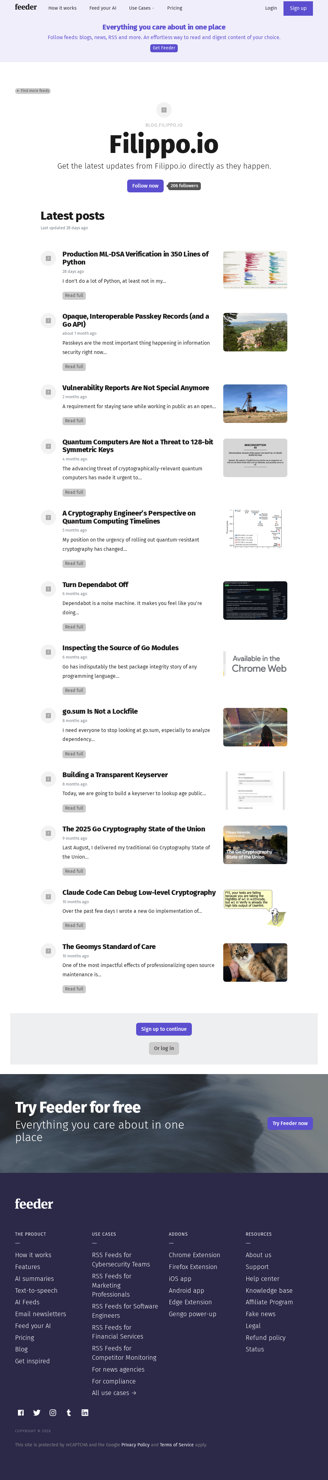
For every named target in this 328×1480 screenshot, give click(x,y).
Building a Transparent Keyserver (115, 775)
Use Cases (140, 8)
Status (255, 1349)
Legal (253, 1326)
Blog (21, 1349)
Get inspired (32, 1361)
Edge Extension (190, 1302)
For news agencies (118, 1369)
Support (257, 1267)
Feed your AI (102, 8)
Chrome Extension (194, 1255)
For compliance (114, 1381)
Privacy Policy (135, 1445)
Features (27, 1267)
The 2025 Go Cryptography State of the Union (133, 829)
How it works (62, 8)
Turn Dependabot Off (95, 585)
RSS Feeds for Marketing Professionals (111, 1285)
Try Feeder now (290, 1123)
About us (258, 1255)
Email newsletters (40, 1314)
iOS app (180, 1279)
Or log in (164, 1048)
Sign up (298, 8)
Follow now (145, 186)
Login (271, 8)
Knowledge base (269, 1291)
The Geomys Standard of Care (109, 947)
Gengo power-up (193, 1314)
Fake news (260, 1314)
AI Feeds (27, 1302)
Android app (186, 1291)
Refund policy (265, 1338)
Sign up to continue (164, 1029)
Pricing (174, 8)
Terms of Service (177, 1445)
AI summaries (34, 1279)
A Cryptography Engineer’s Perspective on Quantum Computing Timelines (129, 517)
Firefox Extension (193, 1267)
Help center (262, 1279)
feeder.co (26, 7)
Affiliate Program (269, 1302)
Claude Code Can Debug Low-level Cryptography (139, 892)
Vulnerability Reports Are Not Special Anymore (135, 388)
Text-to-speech (36, 1291)
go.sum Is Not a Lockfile (100, 711)
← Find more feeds (32, 91)
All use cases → (114, 1393)
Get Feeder (164, 48)
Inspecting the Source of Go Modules (120, 648)
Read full (74, 295)
